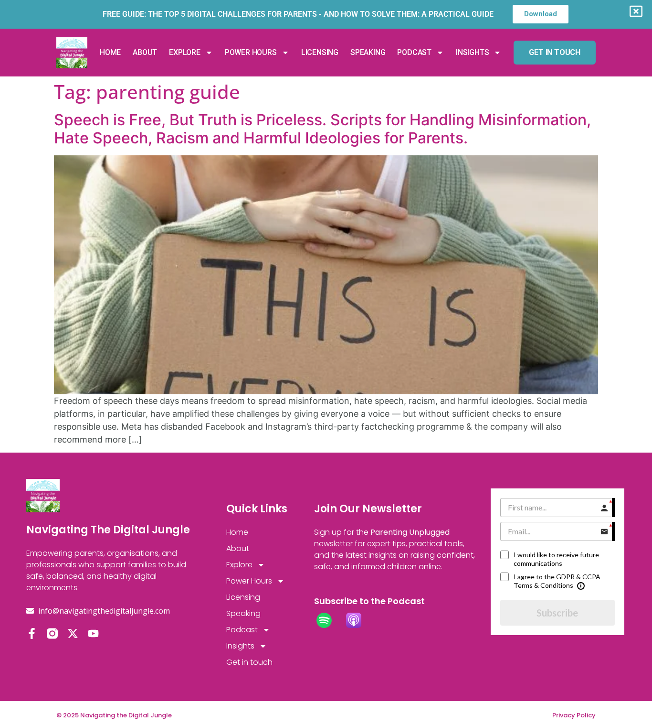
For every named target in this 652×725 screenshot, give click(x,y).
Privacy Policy (574, 715)
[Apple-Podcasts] (358, 620)
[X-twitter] (72, 633)
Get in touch (249, 662)
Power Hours (251, 52)
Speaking (367, 52)
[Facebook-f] (31, 633)
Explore (184, 52)
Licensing (319, 52)
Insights (472, 52)
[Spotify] (329, 620)
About (145, 52)
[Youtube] (93, 633)
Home (110, 52)
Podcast (414, 52)
